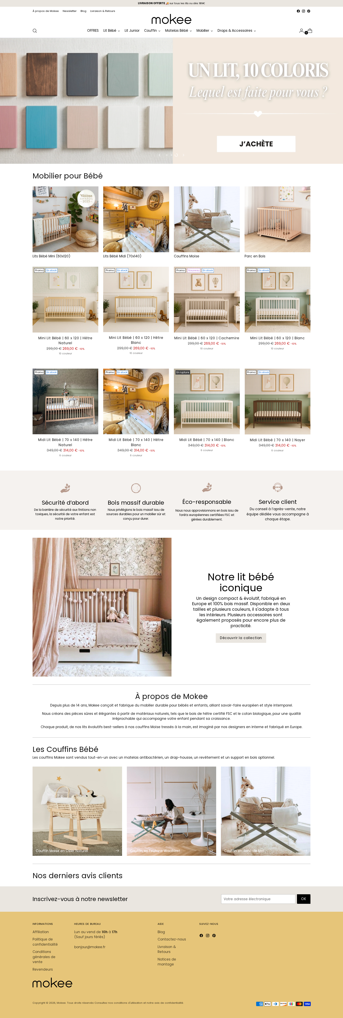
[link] (171, 438)
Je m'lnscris (171, 510)
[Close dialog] (225, 435)
